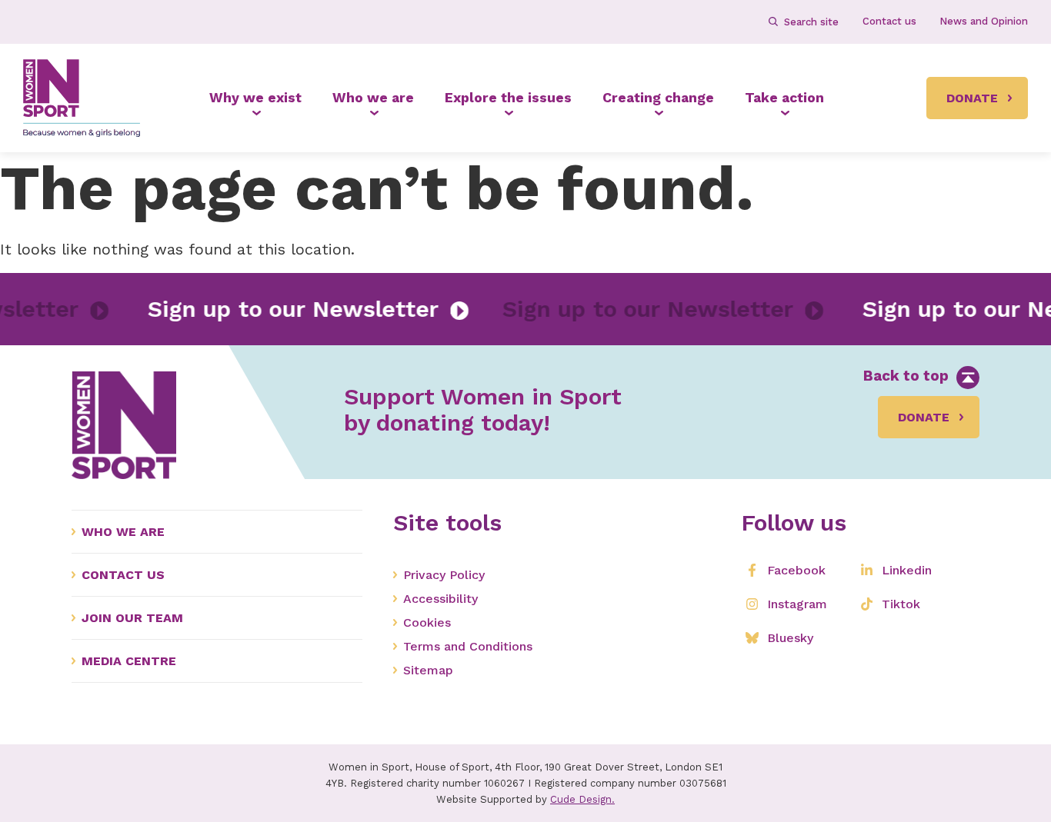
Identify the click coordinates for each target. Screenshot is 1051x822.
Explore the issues (508, 97)
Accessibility (440, 598)
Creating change (658, 97)
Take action (784, 97)
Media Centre (129, 661)
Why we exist (255, 97)
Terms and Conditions (467, 646)
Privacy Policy (444, 574)
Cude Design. (582, 799)
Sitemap (428, 670)
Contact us (123, 574)
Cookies (427, 622)
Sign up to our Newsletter (306, 308)
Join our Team (132, 618)
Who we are (373, 97)
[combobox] (810, 21)
